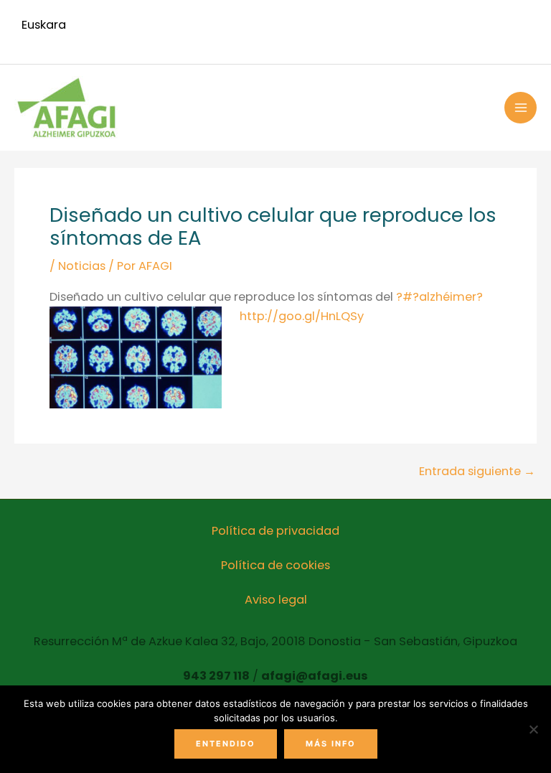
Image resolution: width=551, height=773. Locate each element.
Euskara (44, 25)
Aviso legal (276, 599)
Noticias (81, 266)
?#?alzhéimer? (439, 297)
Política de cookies (275, 565)
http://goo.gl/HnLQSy (302, 316)
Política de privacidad (275, 531)
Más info (331, 744)
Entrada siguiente (477, 471)
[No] (533, 729)
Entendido (225, 744)
